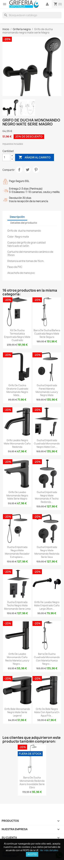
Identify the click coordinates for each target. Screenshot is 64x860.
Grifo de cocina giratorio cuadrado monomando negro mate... (17, 390)
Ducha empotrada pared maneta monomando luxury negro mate (47, 390)
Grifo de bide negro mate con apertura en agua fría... (46, 712)
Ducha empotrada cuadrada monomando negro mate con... (47, 443)
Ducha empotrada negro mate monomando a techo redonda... (47, 497)
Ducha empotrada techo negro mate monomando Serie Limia (17, 605)
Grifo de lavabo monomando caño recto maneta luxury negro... (17, 658)
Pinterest (36, 169)
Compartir (19, 169)
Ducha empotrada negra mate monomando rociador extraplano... (17, 551)
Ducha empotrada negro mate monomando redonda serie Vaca (46, 551)
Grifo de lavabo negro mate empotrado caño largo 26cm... (47, 605)
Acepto (32, 854)
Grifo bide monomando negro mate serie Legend (17, 712)
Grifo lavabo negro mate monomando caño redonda (17, 443)
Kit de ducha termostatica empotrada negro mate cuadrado (17, 335)
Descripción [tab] (17, 217)
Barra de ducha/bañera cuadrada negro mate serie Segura (47, 333)
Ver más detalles (49, 850)
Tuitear (27, 169)
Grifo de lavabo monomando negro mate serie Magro (17, 495)
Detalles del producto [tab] (23, 223)
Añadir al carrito (35, 157)
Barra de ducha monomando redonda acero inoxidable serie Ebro (32, 782)
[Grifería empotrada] (24, 4)
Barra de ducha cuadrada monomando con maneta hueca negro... (47, 658)
